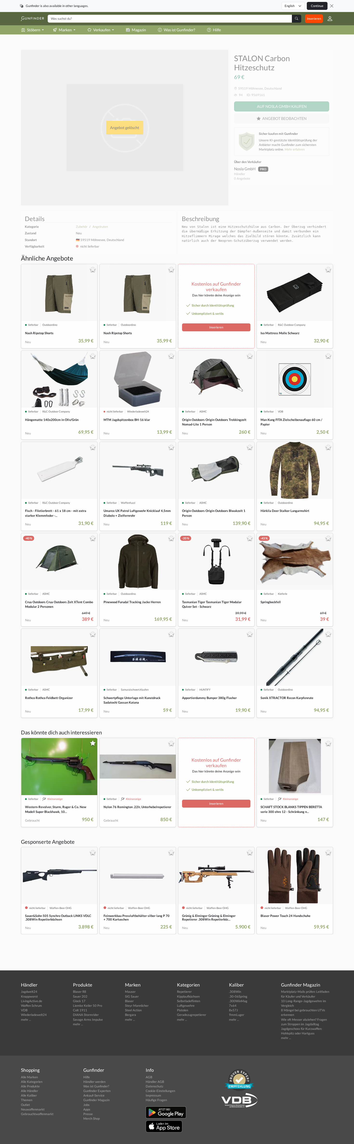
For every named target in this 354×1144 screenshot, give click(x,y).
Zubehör (81, 227)
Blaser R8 (79, 992)
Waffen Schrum (31, 1005)
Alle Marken (29, 1077)
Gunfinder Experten (97, 1091)
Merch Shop (91, 1118)
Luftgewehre (186, 1005)
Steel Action (133, 1010)
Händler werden (94, 1082)
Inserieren (314, 18)
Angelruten (100, 227)
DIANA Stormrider (86, 1015)
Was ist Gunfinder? (179, 29)
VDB (24, 1010)
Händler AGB (155, 1082)
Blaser (129, 1001)
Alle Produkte (30, 1086)
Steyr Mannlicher (137, 1005)
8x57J (233, 1010)
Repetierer (184, 992)
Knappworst (29, 996)
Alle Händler (29, 1091)
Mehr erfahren (295, 149)
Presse (88, 1114)
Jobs (86, 1105)
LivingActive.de (31, 1001)
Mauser (130, 992)
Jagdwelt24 (29, 992)
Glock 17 (79, 1001)
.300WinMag (238, 1001)
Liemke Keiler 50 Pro (87, 1005)
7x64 (232, 1005)
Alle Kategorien (31, 1082)
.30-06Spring (238, 996)
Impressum (153, 1095)
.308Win (235, 992)
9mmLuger (236, 1015)
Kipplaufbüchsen (188, 996)
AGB (149, 1077)
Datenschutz (154, 1086)
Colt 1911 (80, 1010)
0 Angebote (242, 178)
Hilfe (217, 29)
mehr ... (26, 1019)
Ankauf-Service (94, 1095)
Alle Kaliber (29, 1095)
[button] (328, 18)
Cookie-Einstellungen (160, 1091)
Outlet (25, 1105)
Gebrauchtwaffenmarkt (37, 1114)
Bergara (130, 1015)
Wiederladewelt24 (34, 1015)
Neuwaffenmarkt (33, 1109)
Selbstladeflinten (188, 1001)
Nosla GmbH (245, 168)
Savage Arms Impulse (88, 1019)
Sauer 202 (80, 996)
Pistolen (182, 1010)
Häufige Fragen (156, 1100)
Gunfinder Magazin (96, 1100)
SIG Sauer (132, 996)
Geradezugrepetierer (191, 1015)
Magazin (139, 29)
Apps (86, 1109)
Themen (26, 1100)
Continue (317, 6)
